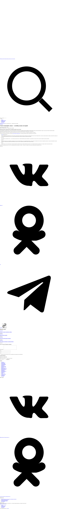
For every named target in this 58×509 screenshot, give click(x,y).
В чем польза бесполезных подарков (5, 338)
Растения (2, 372)
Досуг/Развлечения (3, 364)
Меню (1, 118)
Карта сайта (2, 122)
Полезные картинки (3, 120)
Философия (3, 123)
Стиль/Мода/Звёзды (3, 374)
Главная (1, 123)
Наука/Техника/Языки (3, 369)
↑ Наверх (8, 508)
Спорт (2, 373)
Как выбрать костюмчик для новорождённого (7, 341)
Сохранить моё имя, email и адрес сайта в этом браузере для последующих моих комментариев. (12, 354)
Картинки (2, 367)
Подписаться (8, 359)
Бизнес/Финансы (3, 362)
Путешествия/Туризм (3, 371)
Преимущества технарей (3, 335)
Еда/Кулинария (3, 365)
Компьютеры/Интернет (4, 368)
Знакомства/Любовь (3, 366)
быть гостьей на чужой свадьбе (16, 133)
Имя (0, 350)
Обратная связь (3, 121)
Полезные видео (3, 370)
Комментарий (2, 349)
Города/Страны (3, 363)
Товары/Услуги (3, 375)
